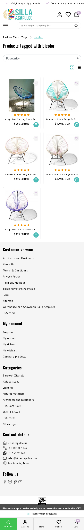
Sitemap (8, 301)
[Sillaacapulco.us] (17, 14)
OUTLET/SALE (12, 412)
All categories (12, 424)
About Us (8, 264)
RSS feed (9, 313)
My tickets (9, 344)
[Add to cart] (36, 124)
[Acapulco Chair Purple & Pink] (21, 206)
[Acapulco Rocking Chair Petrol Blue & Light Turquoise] (21, 95)
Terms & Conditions (15, 270)
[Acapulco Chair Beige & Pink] (62, 150)
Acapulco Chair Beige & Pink (62, 174)
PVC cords (9, 418)
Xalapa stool (11, 381)
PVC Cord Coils (12, 406)
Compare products (14, 356)
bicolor (38, 37)
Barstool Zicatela (13, 375)
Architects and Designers (18, 258)
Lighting (8, 387)
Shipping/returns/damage (19, 288)
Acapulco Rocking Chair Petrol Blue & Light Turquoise (21, 119)
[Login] (59, 14)
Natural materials (13, 393)
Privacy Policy (11, 276)
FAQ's (6, 294)
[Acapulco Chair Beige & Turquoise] (62, 95)
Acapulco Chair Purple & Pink (21, 229)
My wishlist (9, 350)
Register (8, 332)
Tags (24, 37)
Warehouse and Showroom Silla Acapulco (29, 307)
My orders (9, 338)
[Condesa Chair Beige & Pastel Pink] (21, 150)
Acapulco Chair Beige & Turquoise (62, 119)
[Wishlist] (68, 14)
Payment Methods (14, 282)
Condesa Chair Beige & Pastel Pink (21, 174)
